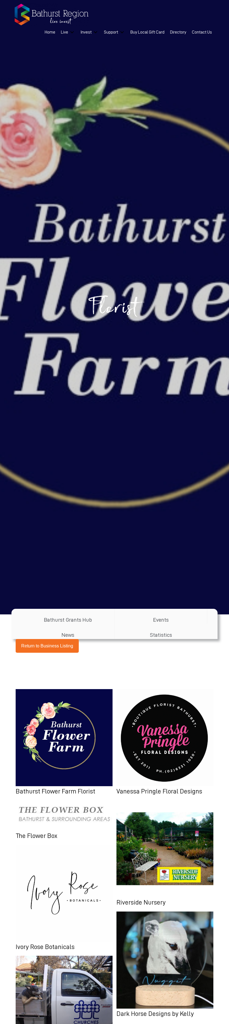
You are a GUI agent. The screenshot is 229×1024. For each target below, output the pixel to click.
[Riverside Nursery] (164, 854)
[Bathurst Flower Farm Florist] (64, 743)
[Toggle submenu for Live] (72, 32)
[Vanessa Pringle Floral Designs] (164, 743)
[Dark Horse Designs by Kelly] (164, 965)
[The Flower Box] (64, 820)
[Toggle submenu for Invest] (95, 32)
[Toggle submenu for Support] (122, 32)
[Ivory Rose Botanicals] (64, 898)
